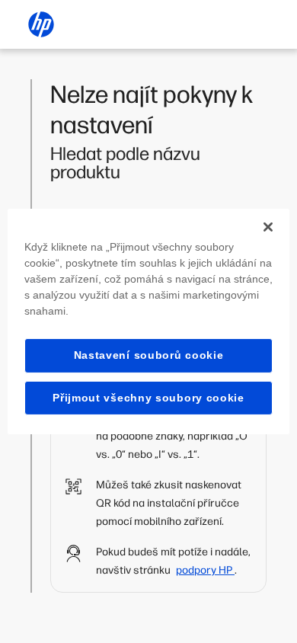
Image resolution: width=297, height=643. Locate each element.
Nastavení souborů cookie (149, 355)
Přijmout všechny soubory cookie (148, 398)
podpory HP (205, 570)
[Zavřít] (268, 227)
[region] (149, 321)
